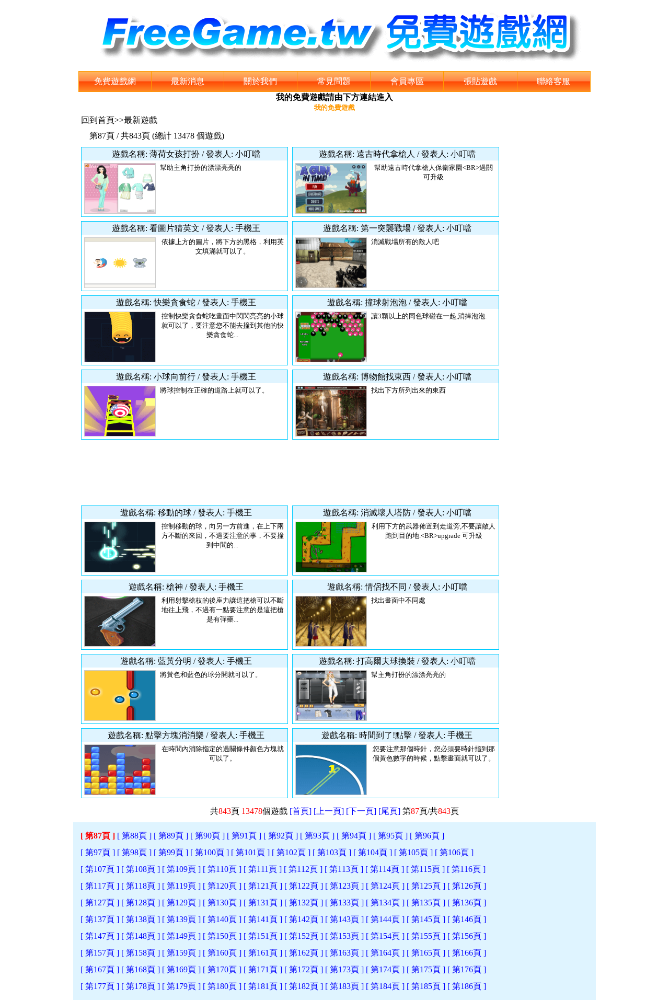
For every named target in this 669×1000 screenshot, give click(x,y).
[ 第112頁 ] (303, 869)
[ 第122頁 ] (303, 885)
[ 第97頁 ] (97, 852)
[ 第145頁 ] (426, 919)
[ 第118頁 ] (140, 885)
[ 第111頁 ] (263, 869)
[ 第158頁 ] (140, 952)
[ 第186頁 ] (466, 986)
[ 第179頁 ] (181, 986)
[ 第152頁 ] (303, 936)
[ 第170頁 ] (222, 969)
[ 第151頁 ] (263, 936)
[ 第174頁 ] (385, 969)
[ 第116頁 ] (466, 869)
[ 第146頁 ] (466, 919)
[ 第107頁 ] (99, 869)
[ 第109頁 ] (181, 869)
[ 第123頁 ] (344, 885)
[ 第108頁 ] (140, 869)
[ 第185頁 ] (426, 986)
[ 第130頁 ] (222, 902)
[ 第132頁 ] (303, 902)
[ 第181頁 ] (263, 986)
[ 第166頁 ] (466, 952)
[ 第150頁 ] (222, 936)
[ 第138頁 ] (140, 919)
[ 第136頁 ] (466, 902)
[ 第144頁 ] (385, 919)
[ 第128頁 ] (140, 902)
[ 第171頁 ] (263, 969)
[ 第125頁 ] (426, 885)
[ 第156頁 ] (466, 936)
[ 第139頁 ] (181, 919)
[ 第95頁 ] (390, 835)
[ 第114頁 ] (384, 869)
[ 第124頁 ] (385, 885)
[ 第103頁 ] (332, 852)
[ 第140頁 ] (222, 919)
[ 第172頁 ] (303, 969)
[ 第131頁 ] (263, 902)
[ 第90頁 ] (207, 835)
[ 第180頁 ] (222, 986)
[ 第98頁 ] (134, 852)
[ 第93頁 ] (317, 835)
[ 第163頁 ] (344, 952)
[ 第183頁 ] (344, 986)
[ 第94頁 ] (354, 835)
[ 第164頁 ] (385, 952)
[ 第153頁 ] (344, 936)
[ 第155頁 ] (426, 936)
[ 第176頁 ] (466, 969)
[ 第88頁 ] (134, 835)
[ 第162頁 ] (303, 952)
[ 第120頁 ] (222, 885)
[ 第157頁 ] (99, 952)
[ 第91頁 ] (244, 835)
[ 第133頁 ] (344, 902)
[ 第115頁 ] (425, 869)
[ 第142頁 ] (303, 919)
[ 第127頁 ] (99, 902)
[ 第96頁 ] (427, 835)
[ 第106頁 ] (454, 852)
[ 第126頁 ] (466, 885)
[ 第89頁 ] (171, 835)
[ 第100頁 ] (209, 852)
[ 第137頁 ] (99, 919)
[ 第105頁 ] (413, 852)
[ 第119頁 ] (181, 885)
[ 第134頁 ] (385, 902)
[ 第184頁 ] (385, 986)
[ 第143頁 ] (344, 919)
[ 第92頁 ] (280, 835)
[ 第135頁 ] (426, 902)
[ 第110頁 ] (222, 869)
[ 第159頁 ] (181, 952)
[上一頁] (329, 811)
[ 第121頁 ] (263, 885)
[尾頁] (389, 811)
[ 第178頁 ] (140, 986)
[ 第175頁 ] (426, 969)
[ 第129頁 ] (181, 902)
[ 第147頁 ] (99, 936)
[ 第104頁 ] (372, 852)
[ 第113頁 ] (344, 869)
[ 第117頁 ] (99, 885)
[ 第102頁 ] (291, 852)
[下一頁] (361, 811)
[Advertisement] (290, 472)
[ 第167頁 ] (99, 969)
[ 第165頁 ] (426, 952)
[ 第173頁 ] (344, 969)
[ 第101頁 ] (250, 852)
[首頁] (301, 811)
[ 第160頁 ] (222, 952)
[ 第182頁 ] (303, 986)
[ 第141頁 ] (263, 919)
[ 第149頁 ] (181, 936)
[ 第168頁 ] (140, 969)
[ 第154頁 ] (385, 936)
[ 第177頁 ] (99, 986)
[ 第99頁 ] (171, 852)
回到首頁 (97, 120)
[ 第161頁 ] (263, 952)
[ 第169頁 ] (181, 969)
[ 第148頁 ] (140, 936)
